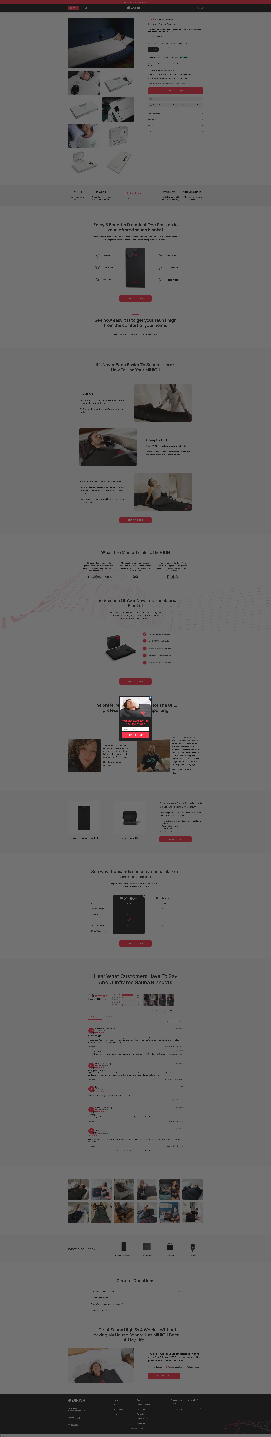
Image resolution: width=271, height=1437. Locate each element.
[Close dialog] (150, 697)
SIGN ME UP (136, 735)
